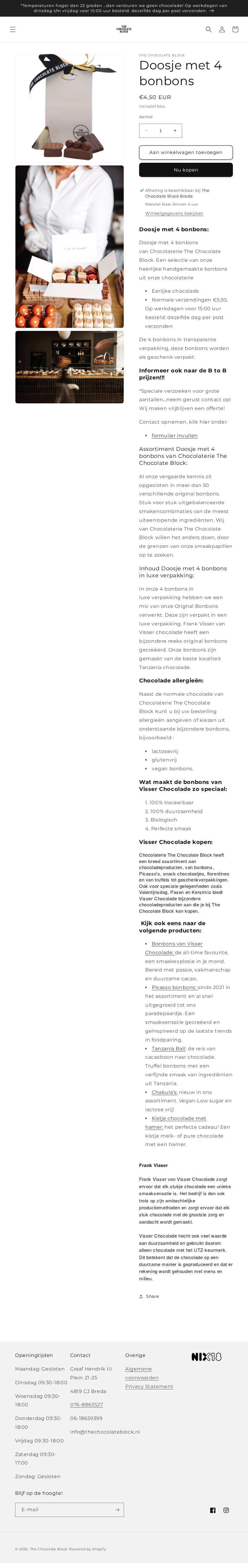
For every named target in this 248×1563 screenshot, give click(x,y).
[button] (12, 29)
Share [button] (152, 1296)
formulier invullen (175, 435)
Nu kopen (186, 170)
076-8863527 (86, 1405)
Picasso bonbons (173, 987)
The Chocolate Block (49, 1549)
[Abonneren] (117, 1510)
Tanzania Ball (168, 1048)
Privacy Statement (149, 1386)
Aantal (146, 116)
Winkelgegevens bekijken (174, 213)
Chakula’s (164, 1092)
